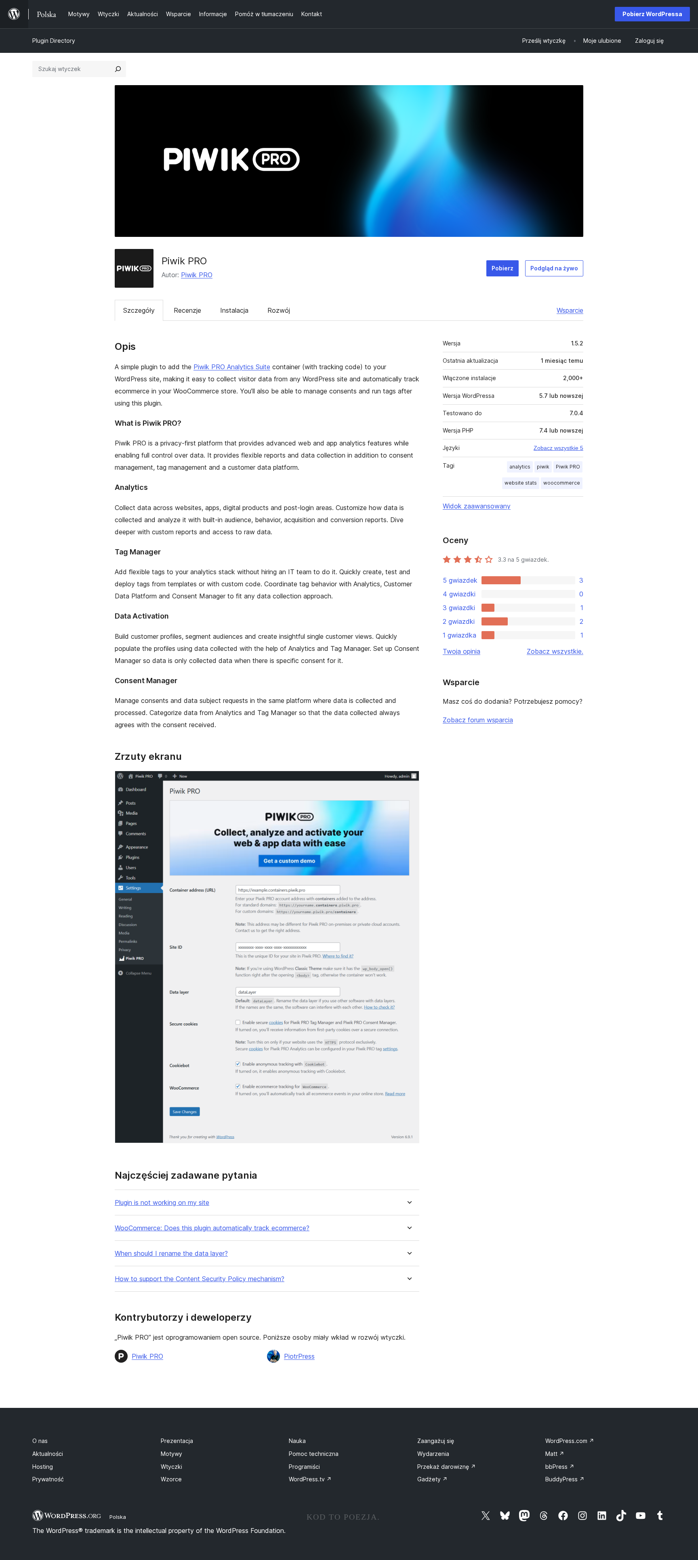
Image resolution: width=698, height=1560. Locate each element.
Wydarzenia (433, 1453)
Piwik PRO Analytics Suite (231, 367)
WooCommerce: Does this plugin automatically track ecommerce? (212, 1228)
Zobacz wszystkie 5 (558, 448)
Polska (117, 1517)
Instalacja (234, 310)
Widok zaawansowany (477, 506)
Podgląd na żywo (554, 268)
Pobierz (502, 268)
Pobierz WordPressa (652, 13)
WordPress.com (569, 1440)
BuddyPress (564, 1479)
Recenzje (187, 310)
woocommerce (561, 483)
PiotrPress (299, 1356)
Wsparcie (570, 310)
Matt (554, 1453)
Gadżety (432, 1479)
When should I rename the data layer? (171, 1253)
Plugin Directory (53, 40)
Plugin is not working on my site (162, 1203)
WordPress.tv (310, 1479)
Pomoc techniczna (313, 1453)
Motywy (171, 1453)
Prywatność (48, 1479)
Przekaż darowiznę (446, 1466)
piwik (543, 467)
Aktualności (47, 1453)
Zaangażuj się (435, 1440)
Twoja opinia (461, 651)
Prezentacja (177, 1440)
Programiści (304, 1466)
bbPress (559, 1466)
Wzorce (171, 1479)
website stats (521, 483)
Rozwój (278, 310)
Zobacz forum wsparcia (478, 720)
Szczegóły (139, 310)
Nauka (297, 1440)
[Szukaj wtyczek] (118, 69)
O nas (40, 1440)
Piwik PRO (196, 275)
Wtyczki (171, 1466)
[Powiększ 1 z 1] (408, 782)
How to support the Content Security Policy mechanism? (199, 1279)
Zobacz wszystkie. (555, 651)
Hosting (42, 1466)
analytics (519, 467)
